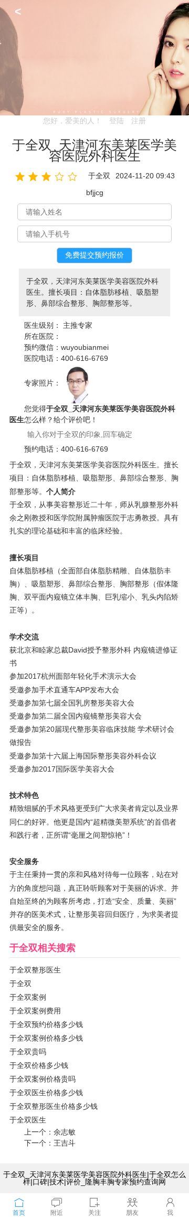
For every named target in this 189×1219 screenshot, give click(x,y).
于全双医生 (27, 1120)
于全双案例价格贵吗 (42, 1079)
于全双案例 (27, 997)
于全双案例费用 (35, 1011)
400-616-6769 (84, 358)
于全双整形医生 (35, 970)
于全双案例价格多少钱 (46, 1038)
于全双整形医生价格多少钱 (53, 1106)
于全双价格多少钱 (38, 1065)
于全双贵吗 (27, 1051)
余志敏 (65, 1132)
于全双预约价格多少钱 (46, 1024)
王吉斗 (65, 1143)
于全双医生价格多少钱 (46, 1092)
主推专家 (77, 325)
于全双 (20, 983)
